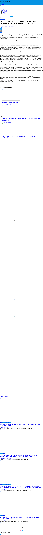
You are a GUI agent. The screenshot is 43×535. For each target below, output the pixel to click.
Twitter (3, 4)
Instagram (3, 3)
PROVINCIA (4, 10)
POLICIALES (4, 13)
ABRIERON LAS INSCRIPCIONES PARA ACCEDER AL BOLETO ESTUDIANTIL (15, 83)
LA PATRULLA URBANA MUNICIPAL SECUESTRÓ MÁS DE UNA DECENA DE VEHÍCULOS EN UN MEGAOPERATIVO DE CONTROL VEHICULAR (18, 456)
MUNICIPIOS (4, 11)
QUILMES (4, 12)
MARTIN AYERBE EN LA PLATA (11, 102)
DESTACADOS (3, 422)
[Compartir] (21, 32)
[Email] (21, 31)
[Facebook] (21, 27)
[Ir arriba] (0, 534)
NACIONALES (5, 9)
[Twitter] (21, 29)
